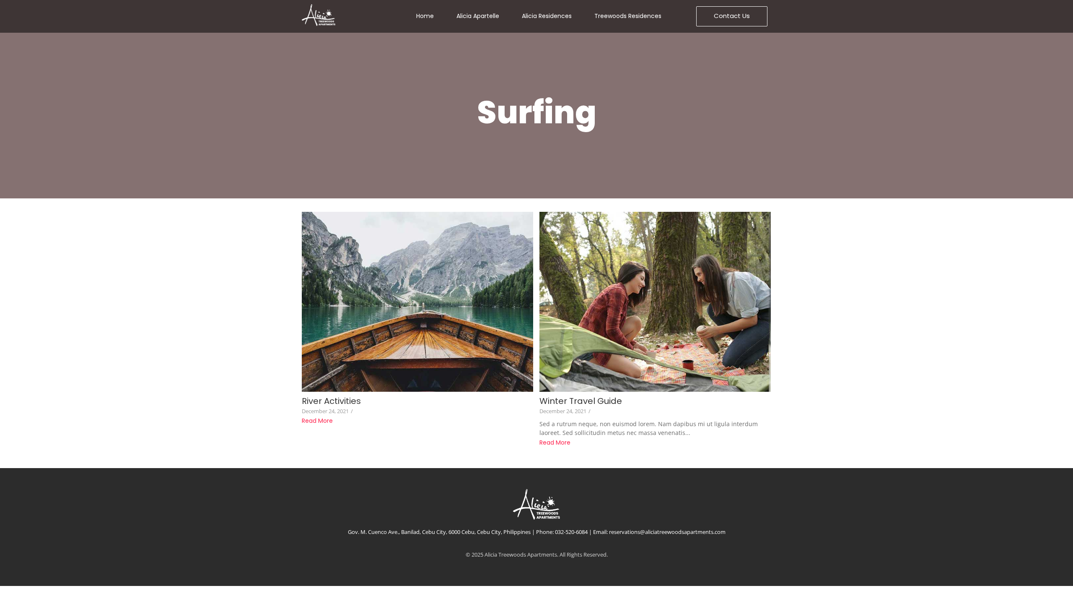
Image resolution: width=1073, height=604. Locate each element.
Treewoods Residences (627, 16)
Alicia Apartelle (477, 16)
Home (425, 16)
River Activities (331, 401)
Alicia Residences (547, 16)
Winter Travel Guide (580, 401)
